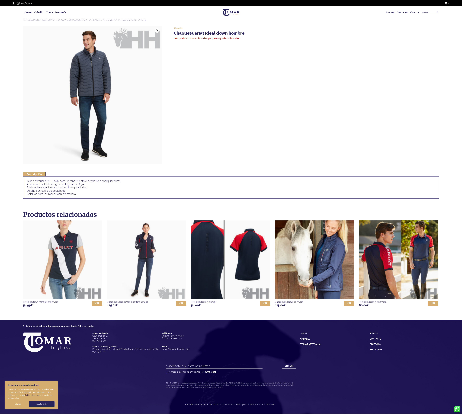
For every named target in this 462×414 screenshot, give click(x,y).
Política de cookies (32, 395)
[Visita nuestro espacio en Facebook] (13, 3)
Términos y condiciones (196, 404)
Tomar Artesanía (56, 12)
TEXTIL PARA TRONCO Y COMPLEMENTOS (63, 19)
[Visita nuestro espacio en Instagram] (18, 3)
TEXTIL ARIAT (94, 19)
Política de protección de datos (259, 404)
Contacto (402, 12)
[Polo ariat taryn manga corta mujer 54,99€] (62, 259)
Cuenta (414, 12)
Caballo (38, 12)
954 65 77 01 (26, 3)
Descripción (34, 174)
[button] (157, 30)
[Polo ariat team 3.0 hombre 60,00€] (398, 259)
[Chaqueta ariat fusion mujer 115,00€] (314, 259)
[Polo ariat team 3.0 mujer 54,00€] (230, 259)
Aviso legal (215, 404)
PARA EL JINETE (31, 19)
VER (97, 303)
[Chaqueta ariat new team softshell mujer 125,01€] (146, 259)
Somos (390, 12)
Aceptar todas (41, 404)
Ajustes (18, 404)
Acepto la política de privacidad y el (192, 372)
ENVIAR (289, 365)
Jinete (28, 12)
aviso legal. (210, 372)
